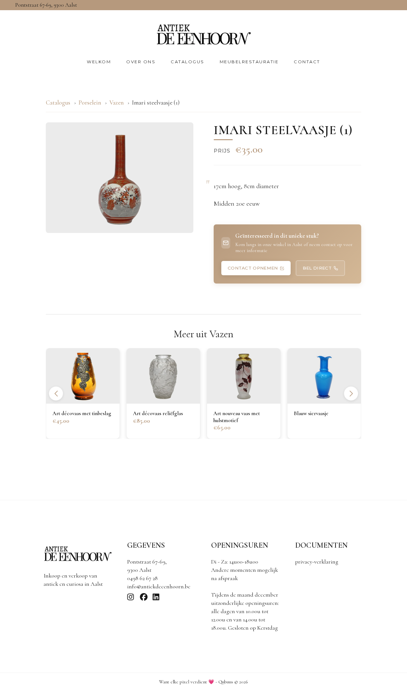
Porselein (90, 102)
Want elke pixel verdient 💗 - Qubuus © (203, 682)
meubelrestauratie (249, 61)
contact (307, 61)
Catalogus (58, 102)
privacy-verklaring (316, 561)
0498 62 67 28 (142, 578)
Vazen (117, 102)
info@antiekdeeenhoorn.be (158, 586)
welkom (99, 61)
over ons (140, 61)
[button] (351, 393)
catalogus (187, 61)
